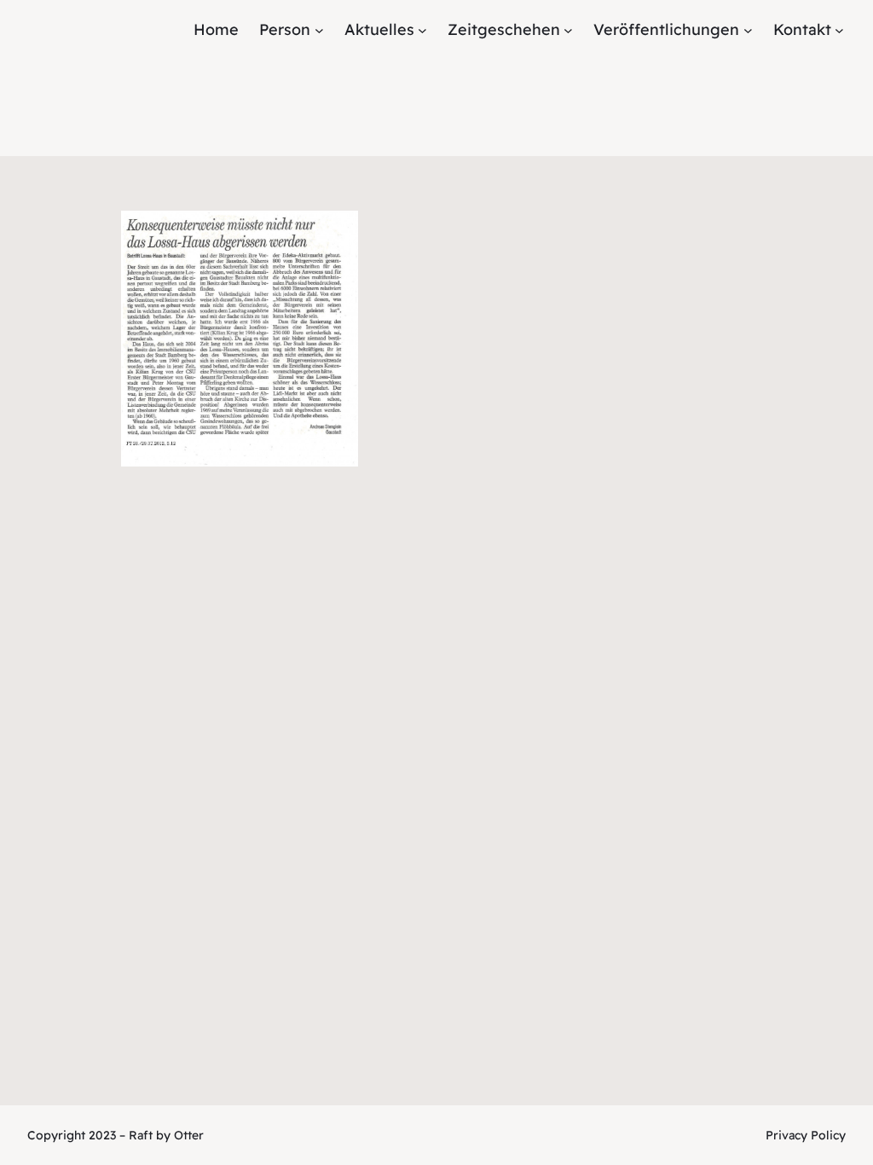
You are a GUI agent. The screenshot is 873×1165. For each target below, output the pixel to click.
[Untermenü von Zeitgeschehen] (568, 30)
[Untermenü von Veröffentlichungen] (748, 30)
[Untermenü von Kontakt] (839, 30)
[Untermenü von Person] (319, 30)
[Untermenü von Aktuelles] (422, 30)
